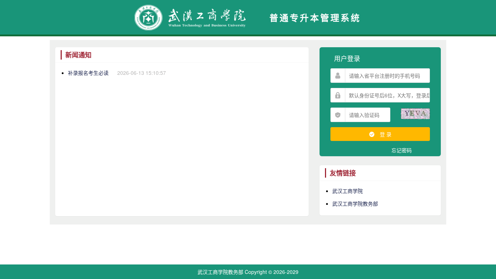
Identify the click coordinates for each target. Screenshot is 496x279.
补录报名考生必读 (88, 72)
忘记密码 (401, 150)
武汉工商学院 (347, 190)
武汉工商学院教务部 (355, 203)
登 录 (384, 134)
